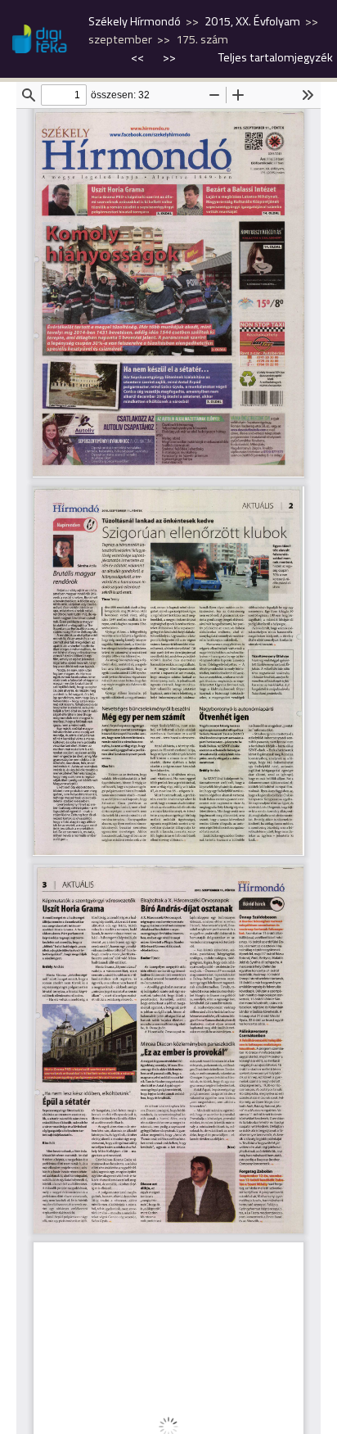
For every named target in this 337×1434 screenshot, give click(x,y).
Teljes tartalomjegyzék (275, 57)
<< (138, 57)
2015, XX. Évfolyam (252, 21)
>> (169, 57)
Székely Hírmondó (134, 21)
